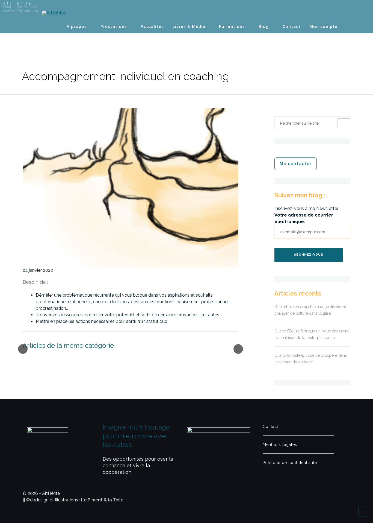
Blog (264, 26)
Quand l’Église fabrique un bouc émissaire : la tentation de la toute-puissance (311, 334)
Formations (232, 26)
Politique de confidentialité (290, 462)
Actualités (152, 26)
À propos (77, 26)
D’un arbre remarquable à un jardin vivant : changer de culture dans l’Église (311, 310)
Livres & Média (189, 26)
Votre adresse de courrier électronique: (303, 218)
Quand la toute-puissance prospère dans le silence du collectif (310, 358)
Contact (292, 26)
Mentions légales (280, 444)
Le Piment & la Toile (102, 499)
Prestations (113, 26)
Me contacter (296, 163)
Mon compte (323, 26)
